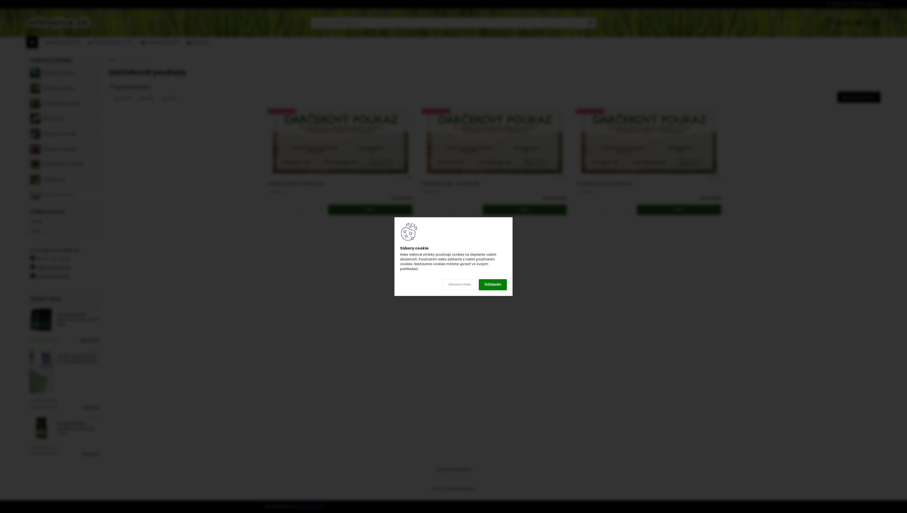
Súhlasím (492, 285)
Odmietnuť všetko (459, 284)
